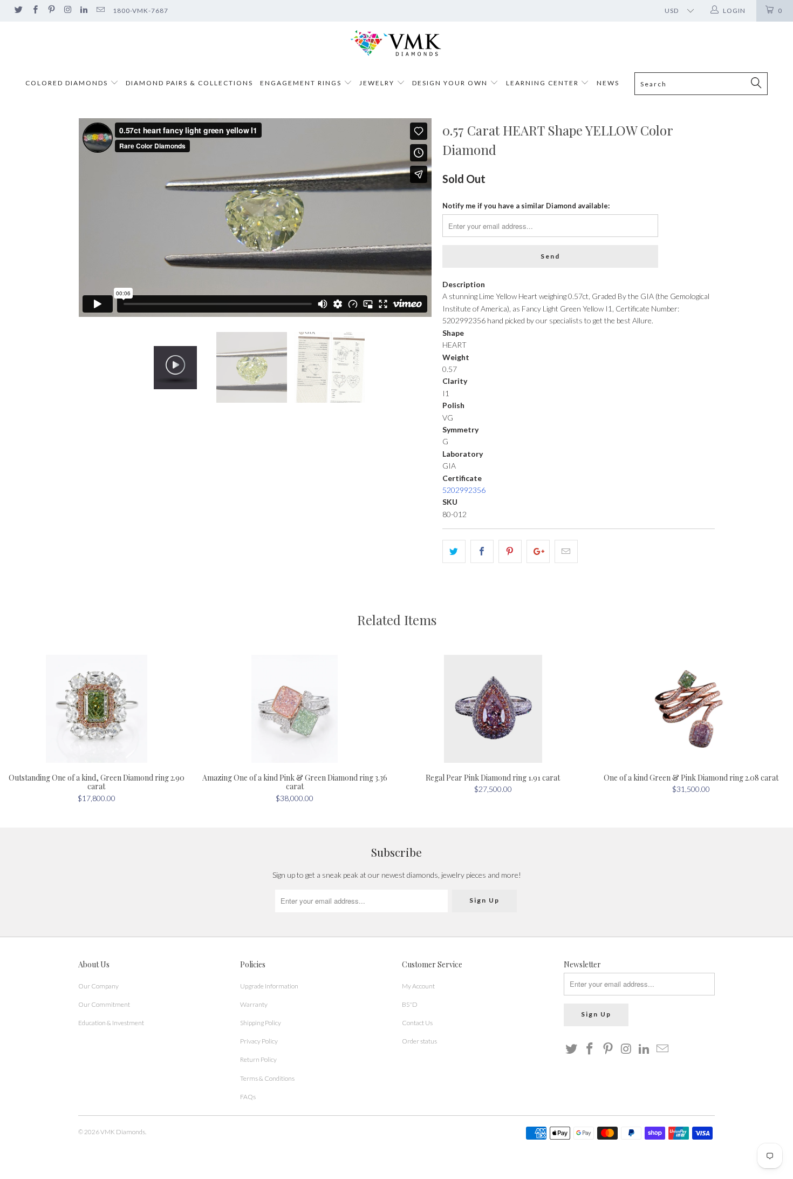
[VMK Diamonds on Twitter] (18, 10)
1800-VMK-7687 (140, 10)
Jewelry (376, 83)
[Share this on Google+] (538, 551)
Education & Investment (111, 1023)
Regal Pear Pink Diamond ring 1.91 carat (493, 709)
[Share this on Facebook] (482, 551)
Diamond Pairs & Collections (189, 83)
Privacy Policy (259, 1041)
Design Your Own (450, 83)
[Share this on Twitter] (454, 551)
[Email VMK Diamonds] (99, 10)
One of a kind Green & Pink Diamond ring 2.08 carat (691, 709)
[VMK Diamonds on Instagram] (67, 10)
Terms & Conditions (267, 1078)
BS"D (410, 1004)
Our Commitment (104, 1004)
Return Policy (258, 1059)
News (608, 83)
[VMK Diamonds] (396, 43)
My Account (418, 986)
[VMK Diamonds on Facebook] (34, 10)
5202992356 (464, 489)
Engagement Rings (300, 83)
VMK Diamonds (122, 1132)
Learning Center (543, 83)
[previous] (97, 217)
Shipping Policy (260, 1023)
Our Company (98, 986)
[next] (412, 217)
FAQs (248, 1097)
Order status (419, 1041)
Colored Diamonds (66, 83)
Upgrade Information (269, 986)
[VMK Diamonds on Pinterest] (51, 10)
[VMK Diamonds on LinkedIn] (83, 10)
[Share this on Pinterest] (510, 551)
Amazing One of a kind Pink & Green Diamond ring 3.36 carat (295, 709)
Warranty (254, 1004)
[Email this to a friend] (566, 551)
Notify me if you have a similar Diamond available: (526, 205)
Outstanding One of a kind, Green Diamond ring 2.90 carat (96, 709)
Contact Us (417, 1023)
